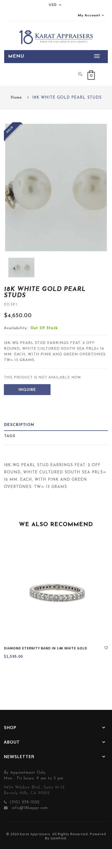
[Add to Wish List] (106, 648)
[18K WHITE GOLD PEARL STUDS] (21, 267)
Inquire (27, 390)
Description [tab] (19, 425)
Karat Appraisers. (35, 834)
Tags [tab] (9, 436)
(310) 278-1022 (25, 802)
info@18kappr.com (29, 808)
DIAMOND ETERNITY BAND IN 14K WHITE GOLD (45, 648)
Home (16, 98)
